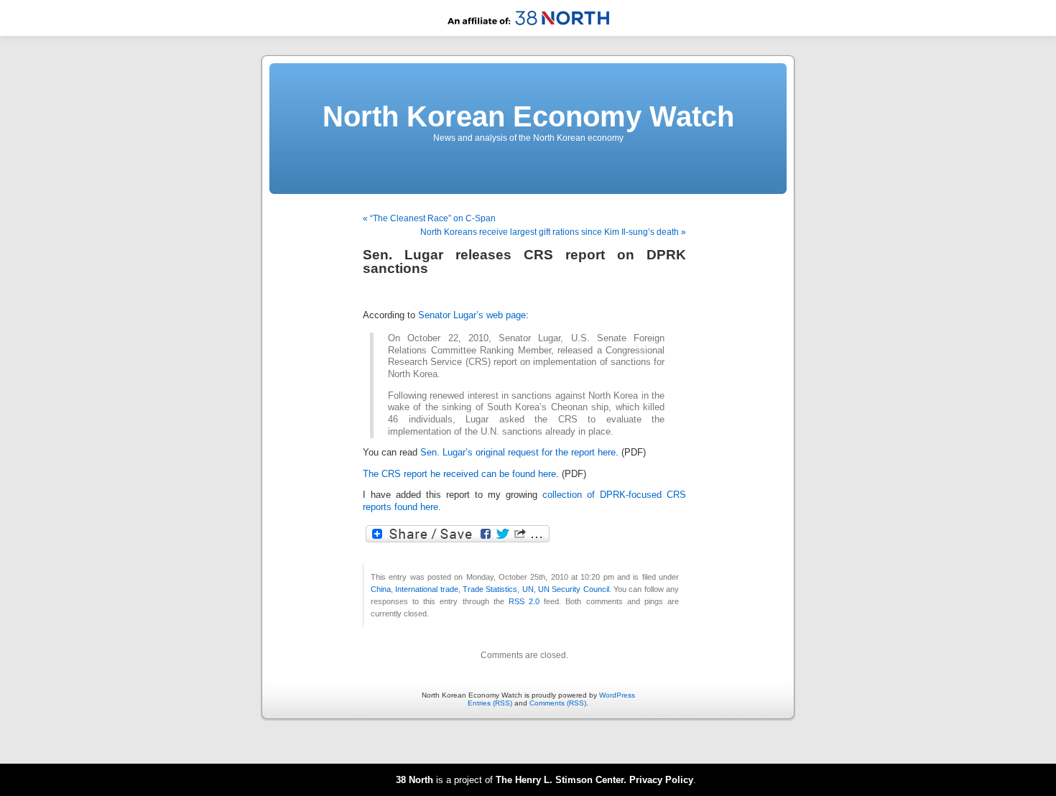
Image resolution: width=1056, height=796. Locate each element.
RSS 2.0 (524, 601)
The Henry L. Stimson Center (560, 779)
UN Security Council (573, 589)
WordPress (617, 695)
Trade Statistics (490, 589)
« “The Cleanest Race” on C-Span (429, 218)
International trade (426, 589)
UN (528, 589)
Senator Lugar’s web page (472, 315)
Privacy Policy (661, 779)
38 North (414, 779)
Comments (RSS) (557, 703)
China (381, 589)
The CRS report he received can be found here (459, 474)
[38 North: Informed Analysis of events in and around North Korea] (528, 33)
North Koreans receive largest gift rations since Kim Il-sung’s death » (553, 232)
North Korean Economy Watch (528, 116)
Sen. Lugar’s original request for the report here (518, 453)
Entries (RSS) (490, 703)
